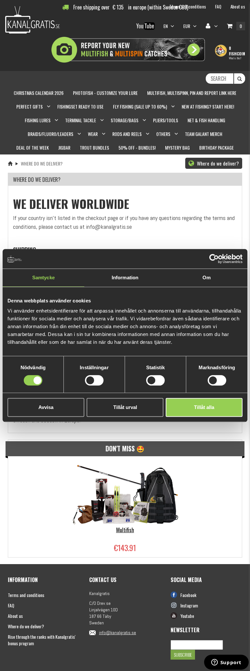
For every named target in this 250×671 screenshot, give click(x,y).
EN (166, 25)
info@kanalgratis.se (117, 632)
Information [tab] (125, 277)
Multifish (125, 530)
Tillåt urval (125, 407)
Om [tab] (206, 277)
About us (15, 615)
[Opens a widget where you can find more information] (226, 663)
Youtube (187, 615)
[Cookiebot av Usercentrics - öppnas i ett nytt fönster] (214, 259)
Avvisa (45, 407)
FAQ (11, 605)
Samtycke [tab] (43, 277)
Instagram (189, 605)
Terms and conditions (26, 594)
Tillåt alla (204, 407)
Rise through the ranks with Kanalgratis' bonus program (42, 640)
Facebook (188, 594)
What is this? (235, 58)
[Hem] (10, 163)
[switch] (94, 380)
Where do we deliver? (217, 163)
